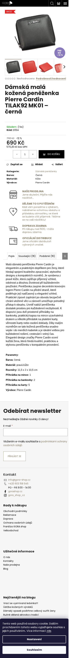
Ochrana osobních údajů (17, 522)
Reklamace (9, 515)
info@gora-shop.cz (19, 479)
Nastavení (34, 639)
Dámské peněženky (46, 171)
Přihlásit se (14, 456)
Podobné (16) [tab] (47, 256)
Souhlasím (34, 650)
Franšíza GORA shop (14, 526)
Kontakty (8, 561)
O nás (6, 557)
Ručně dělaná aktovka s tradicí (21, 614)
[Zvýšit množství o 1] (33, 154)
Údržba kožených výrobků (18, 607)
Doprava (8, 518)
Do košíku (54, 154)
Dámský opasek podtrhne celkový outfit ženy (29, 610)
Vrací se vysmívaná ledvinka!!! (20, 603)
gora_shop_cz (16, 495)
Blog (5, 568)
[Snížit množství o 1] (17, 154)
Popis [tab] (12, 256)
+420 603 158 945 (18, 483)
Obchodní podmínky (15, 511)
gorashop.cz (15, 491)
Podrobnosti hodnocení (51, 78)
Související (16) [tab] (27, 256)
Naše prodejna (11, 564)
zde (49, 631)
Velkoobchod (10, 530)
